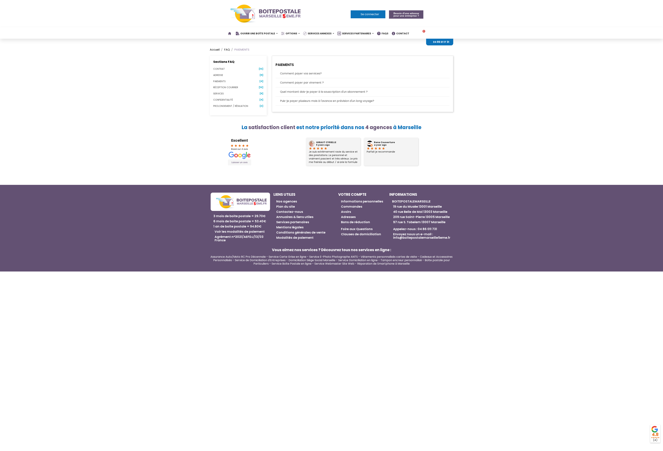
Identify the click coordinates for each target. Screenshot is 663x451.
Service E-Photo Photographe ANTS (333, 257)
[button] (406, 14)
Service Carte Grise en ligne (287, 257)
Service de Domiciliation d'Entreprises (260, 260)
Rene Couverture (384, 142)
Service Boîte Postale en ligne (291, 264)
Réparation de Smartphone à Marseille (383, 264)
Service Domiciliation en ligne (358, 260)
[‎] (230, 33)
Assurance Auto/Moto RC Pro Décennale (238, 257)
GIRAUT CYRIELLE (326, 142)
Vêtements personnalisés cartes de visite (389, 257)
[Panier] (422, 33)
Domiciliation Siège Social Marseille (312, 260)
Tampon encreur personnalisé (401, 260)
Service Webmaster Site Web (334, 264)
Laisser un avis (240, 162)
